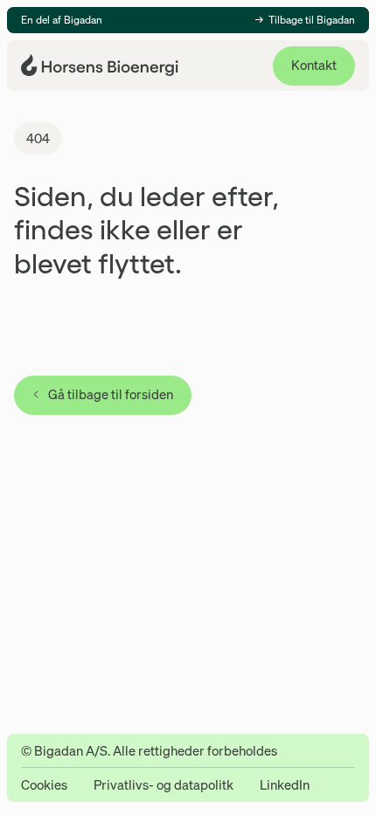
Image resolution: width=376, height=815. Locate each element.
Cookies (44, 785)
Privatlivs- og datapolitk (163, 785)
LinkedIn (285, 785)
